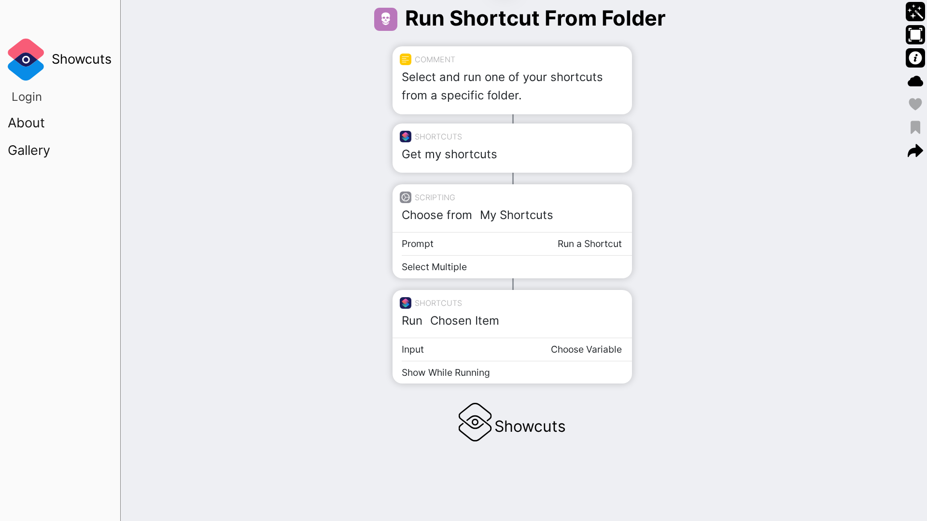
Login (27, 97)
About (26, 123)
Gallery (29, 150)
